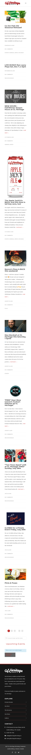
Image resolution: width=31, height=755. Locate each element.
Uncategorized (9, 78)
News (16, 52)
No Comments (9, 49)
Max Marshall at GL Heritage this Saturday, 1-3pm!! (15, 337)
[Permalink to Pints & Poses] (15, 574)
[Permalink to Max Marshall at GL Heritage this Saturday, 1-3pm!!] (15, 326)
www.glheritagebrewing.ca (13, 738)
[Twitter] (18, 752)
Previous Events (8, 654)
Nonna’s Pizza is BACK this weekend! (15, 270)
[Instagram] (15, 752)
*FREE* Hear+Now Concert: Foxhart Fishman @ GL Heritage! (13, 402)
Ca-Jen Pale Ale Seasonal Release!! (13, 27)
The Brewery (8, 710)
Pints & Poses (11, 583)
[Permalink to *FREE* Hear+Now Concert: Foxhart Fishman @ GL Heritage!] (15, 391)
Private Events (9, 702)
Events (7, 52)
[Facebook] (12, 752)
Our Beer (21, 52)
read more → (19, 227)
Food (6, 308)
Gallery (7, 718)
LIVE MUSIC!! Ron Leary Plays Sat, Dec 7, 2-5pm (15, 66)
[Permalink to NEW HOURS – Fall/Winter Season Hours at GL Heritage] (15, 96)
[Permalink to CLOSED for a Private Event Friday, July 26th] (15, 518)
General (11, 52)
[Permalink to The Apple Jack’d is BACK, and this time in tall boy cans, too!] (15, 177)
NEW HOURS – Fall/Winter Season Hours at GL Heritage (14, 108)
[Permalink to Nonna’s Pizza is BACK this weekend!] (15, 258)
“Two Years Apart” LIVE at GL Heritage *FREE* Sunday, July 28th (15, 466)
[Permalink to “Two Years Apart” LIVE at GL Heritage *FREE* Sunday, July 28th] (15, 455)
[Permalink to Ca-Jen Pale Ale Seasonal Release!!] (15, 17)
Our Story (7, 714)
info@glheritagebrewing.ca (13, 735)
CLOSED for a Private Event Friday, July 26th (15, 529)
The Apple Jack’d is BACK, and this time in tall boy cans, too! (15, 202)
